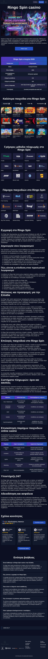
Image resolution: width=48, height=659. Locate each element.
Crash (28, 103)
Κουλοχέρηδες (40, 103)
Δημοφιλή (5, 103)
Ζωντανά (17, 103)
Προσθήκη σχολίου (39, 522)
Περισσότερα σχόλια (24, 548)
